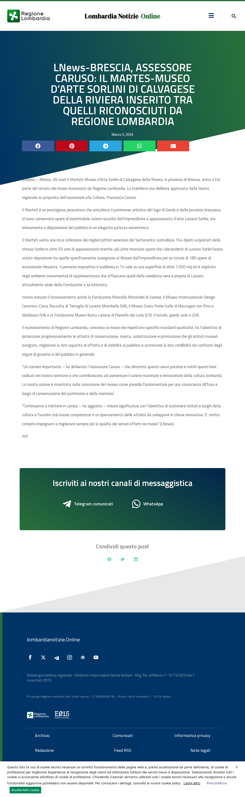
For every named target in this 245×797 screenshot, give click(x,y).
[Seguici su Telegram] (57, 657)
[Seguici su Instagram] (70, 657)
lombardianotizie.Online (53, 639)
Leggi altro (192, 783)
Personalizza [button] (217, 783)
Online (150, 16)
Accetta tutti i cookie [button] (25, 790)
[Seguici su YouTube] (97, 657)
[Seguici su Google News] (84, 657)
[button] (211, 15)
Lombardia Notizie (112, 16)
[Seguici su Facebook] (31, 657)
